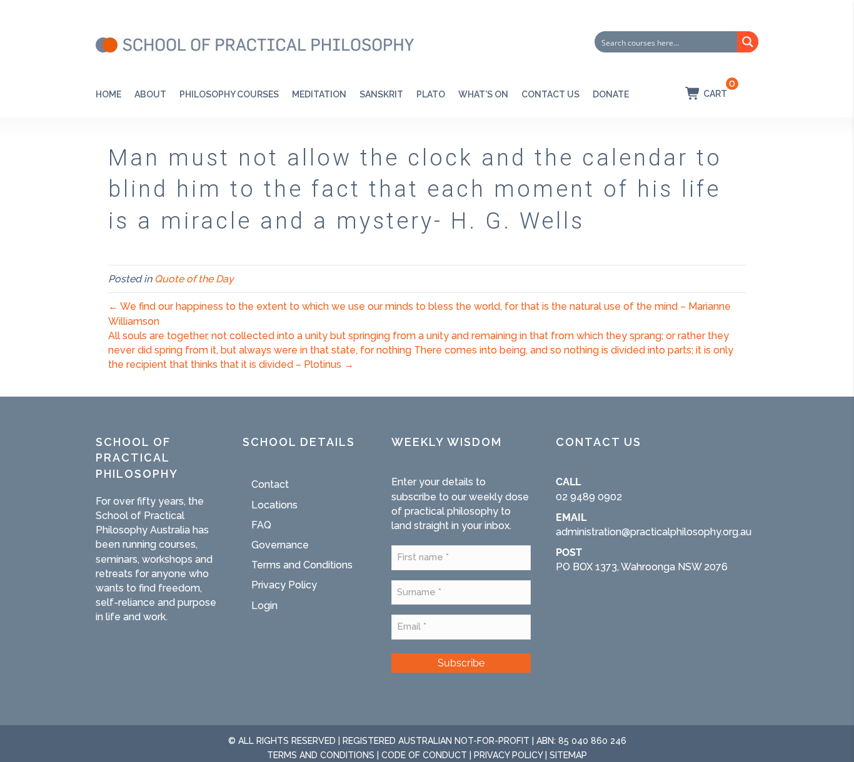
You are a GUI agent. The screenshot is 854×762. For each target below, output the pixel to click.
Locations (274, 505)
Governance (280, 545)
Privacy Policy (284, 585)
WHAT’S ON (483, 94)
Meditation (319, 94)
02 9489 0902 (589, 497)
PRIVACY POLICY (508, 755)
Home (108, 94)
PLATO (430, 94)
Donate (611, 94)
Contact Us (550, 94)
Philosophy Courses (229, 94)
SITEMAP (568, 755)
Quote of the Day (194, 279)
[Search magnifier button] (747, 41)
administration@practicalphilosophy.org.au (653, 532)
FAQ (261, 525)
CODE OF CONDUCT (424, 755)
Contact (270, 484)
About (150, 94)
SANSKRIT (381, 94)
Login (264, 605)
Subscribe (461, 663)
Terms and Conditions (302, 565)
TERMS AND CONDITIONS (320, 755)
